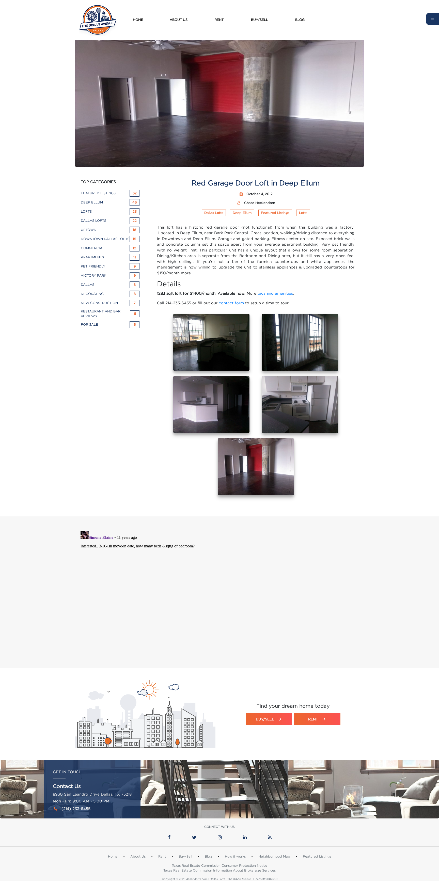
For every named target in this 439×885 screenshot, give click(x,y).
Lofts (303, 212)
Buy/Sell (259, 19)
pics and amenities (275, 293)
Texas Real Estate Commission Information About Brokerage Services (219, 870)
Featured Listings (275, 212)
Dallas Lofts (213, 212)
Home (138, 19)
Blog (300, 19)
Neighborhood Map (274, 856)
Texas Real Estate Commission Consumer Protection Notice (219, 865)
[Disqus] (219, 592)
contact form (231, 303)
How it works (235, 856)
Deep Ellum (242, 212)
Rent (219, 19)
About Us (178, 19)
